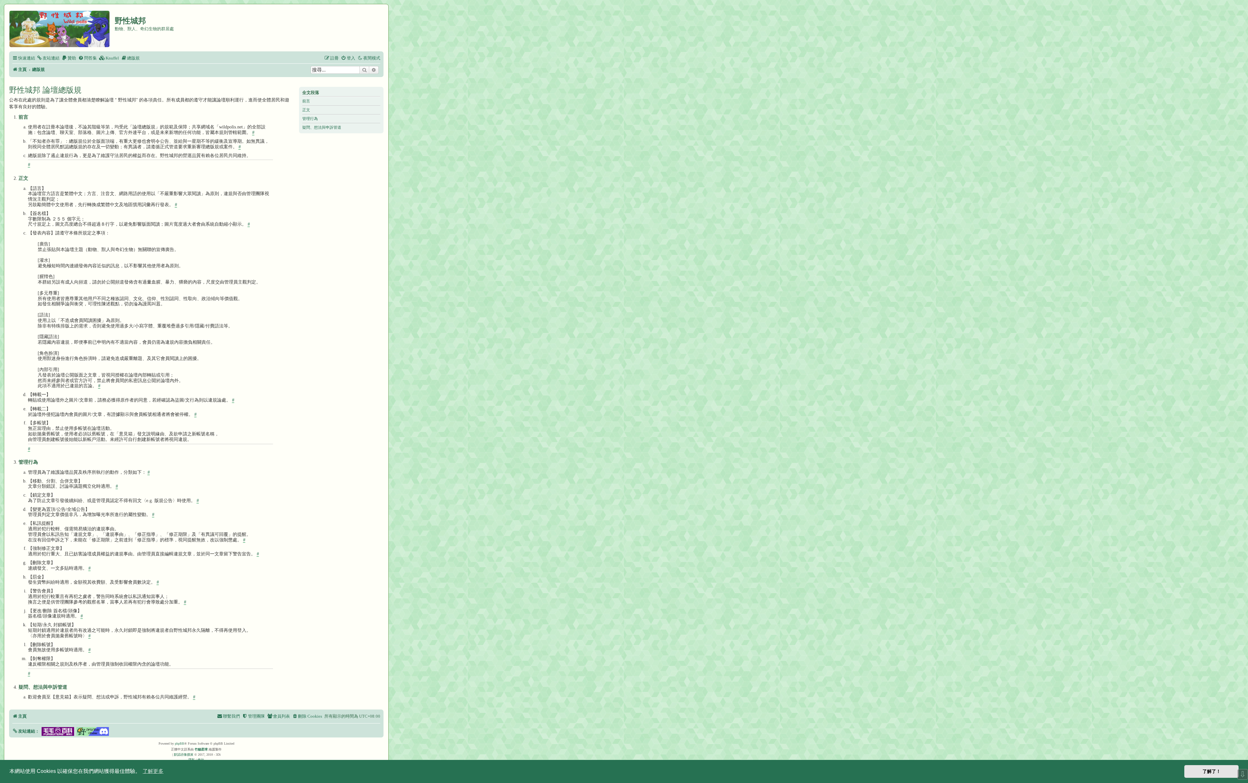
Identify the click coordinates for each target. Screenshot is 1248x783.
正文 (306, 110)
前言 (306, 101)
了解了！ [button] (1211, 771)
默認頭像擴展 (183, 754)
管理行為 (310, 118)
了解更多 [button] (153, 771)
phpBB (179, 743)
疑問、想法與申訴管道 (321, 127)
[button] (25, 731)
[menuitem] (48, 58)
